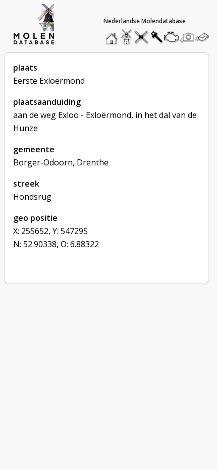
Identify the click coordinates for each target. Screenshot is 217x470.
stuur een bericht (204, 37)
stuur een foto (187, 37)
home (113, 34)
